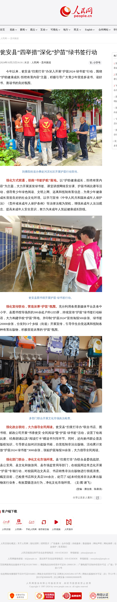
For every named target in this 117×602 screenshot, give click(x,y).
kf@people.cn (31, 559)
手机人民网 (31, 529)
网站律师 (108, 543)
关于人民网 (23, 543)
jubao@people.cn (88, 553)
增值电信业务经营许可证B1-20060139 (58, 565)
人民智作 (68, 529)
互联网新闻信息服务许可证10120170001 (18, 565)
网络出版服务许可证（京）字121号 (98, 574)
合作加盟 (66, 543)
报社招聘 (34, 543)
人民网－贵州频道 (41, 62)
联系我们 (62, 547)
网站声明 (97, 543)
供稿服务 (76, 543)
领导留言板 (43, 529)
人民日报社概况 (8, 543)
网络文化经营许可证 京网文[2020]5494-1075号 (59, 574)
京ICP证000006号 (44, 577)
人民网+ (19, 529)
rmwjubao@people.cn (99, 559)
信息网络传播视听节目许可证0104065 (18, 574)
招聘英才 (45, 543)
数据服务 (87, 543)
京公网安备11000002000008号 (68, 577)
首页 (2, 29)
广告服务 (55, 543)
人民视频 (56, 529)
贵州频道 (14, 38)
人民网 (3, 38)
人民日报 (6, 529)
